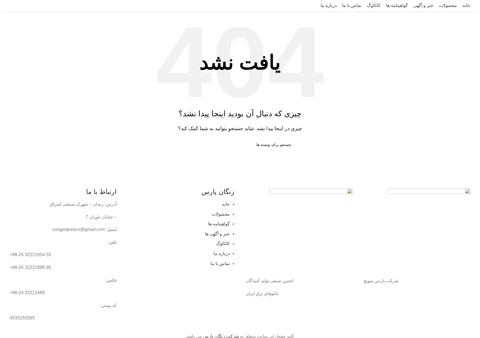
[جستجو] (5, 5)
